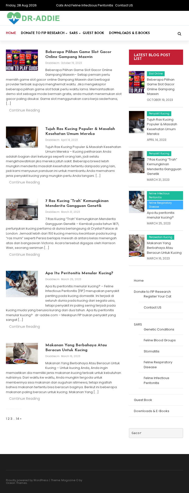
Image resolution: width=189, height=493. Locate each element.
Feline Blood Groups (160, 340)
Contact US (124, 5)
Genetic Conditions (159, 329)
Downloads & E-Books (129, 33)
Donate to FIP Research (42, 33)
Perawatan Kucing (160, 237)
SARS (73, 33)
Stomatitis (151, 351)
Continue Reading (24, 110)
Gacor (137, 433)
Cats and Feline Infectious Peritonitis (84, 5)
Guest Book (93, 33)
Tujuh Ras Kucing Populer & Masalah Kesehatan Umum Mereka (162, 126)
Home (11, 33)
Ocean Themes (16, 483)
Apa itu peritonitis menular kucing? (160, 215)
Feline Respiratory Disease (160, 205)
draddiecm (52, 63)
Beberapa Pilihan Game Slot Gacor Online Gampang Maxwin (160, 86)
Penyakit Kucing (159, 113)
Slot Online (156, 73)
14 (17, 418)
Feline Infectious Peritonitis (159, 195)
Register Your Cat (157, 296)
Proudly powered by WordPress (27, 480)
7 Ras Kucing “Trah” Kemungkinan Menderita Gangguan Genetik (164, 166)
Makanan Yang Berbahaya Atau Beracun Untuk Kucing (164, 248)
